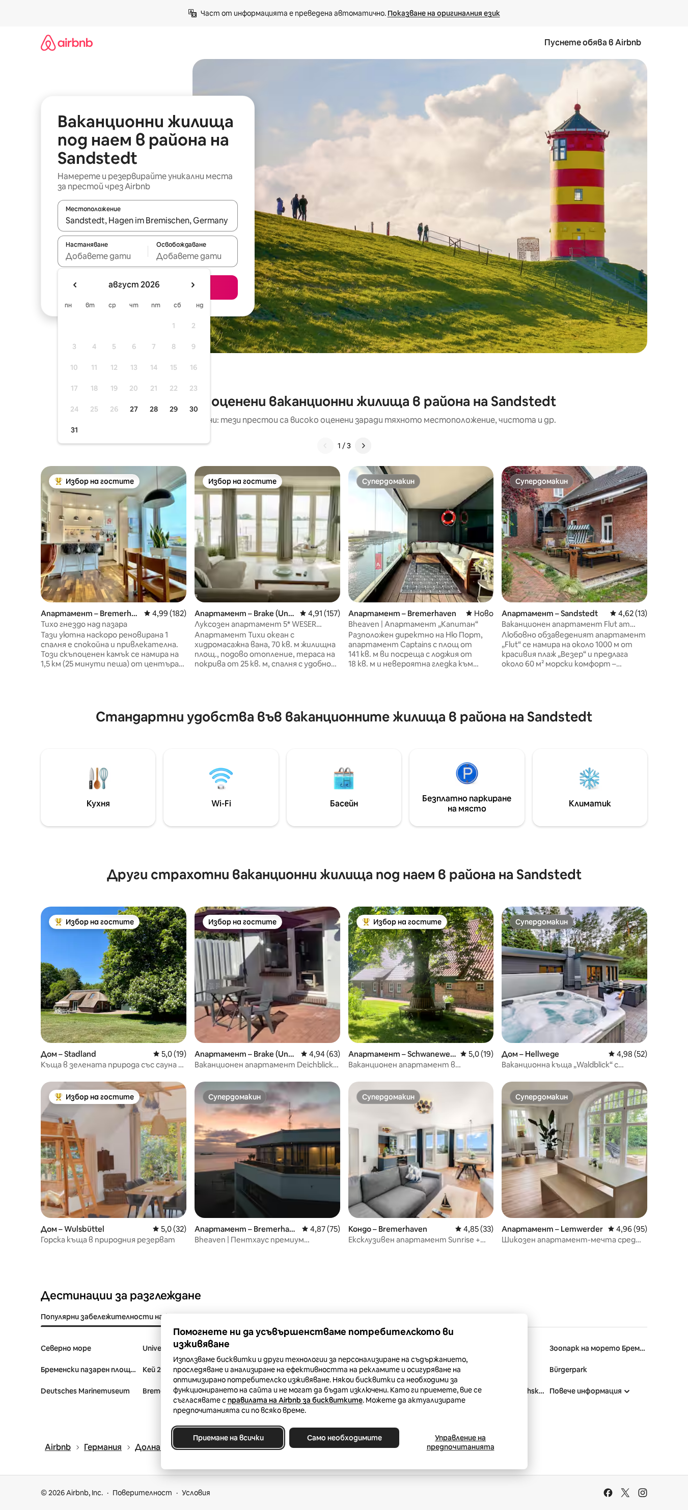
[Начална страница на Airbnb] (67, 42)
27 (134, 409)
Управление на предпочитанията (460, 1442)
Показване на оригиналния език (444, 13)
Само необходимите (344, 1437)
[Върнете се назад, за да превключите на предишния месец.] (75, 285)
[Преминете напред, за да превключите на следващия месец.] (192, 285)
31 (74, 429)
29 (174, 409)
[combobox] (148, 220)
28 (154, 409)
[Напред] (363, 446)
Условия (196, 1492)
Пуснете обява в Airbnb (592, 42)
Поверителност (142, 1492)
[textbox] (103, 256)
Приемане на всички (227, 1437)
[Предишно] (325, 446)
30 (193, 409)
